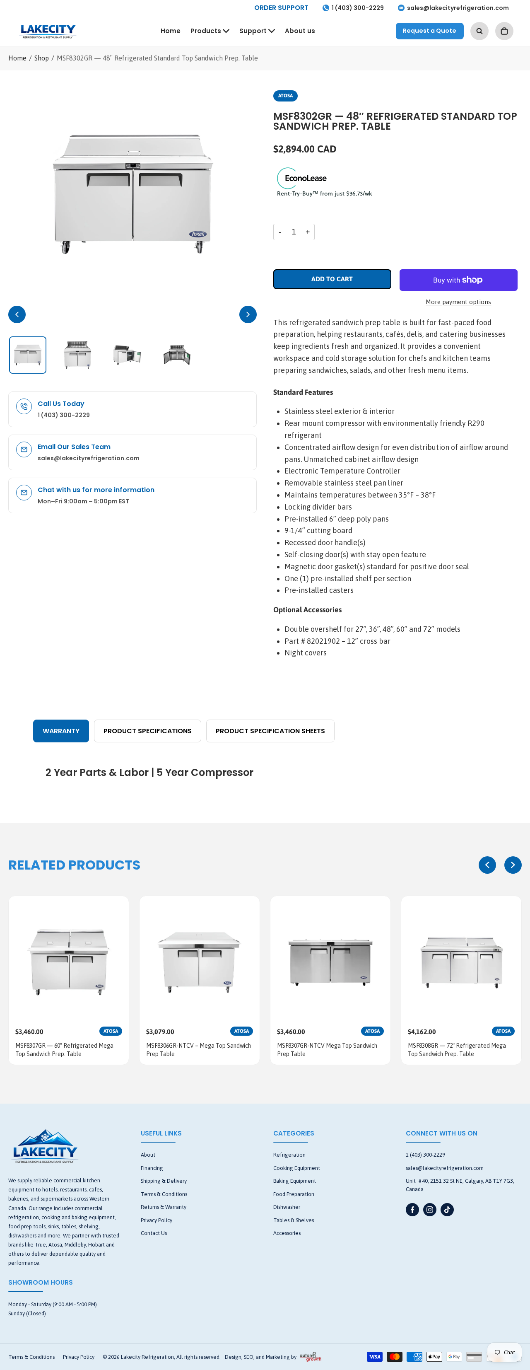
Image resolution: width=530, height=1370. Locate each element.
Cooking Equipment (296, 1168)
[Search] (479, 31)
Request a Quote (429, 31)
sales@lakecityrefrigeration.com (458, 8)
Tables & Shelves (293, 1220)
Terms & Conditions (164, 1194)
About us (300, 31)
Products (205, 31)
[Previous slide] (487, 865)
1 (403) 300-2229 (358, 8)
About (148, 1155)
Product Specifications (148, 731)
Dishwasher (286, 1207)
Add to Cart (332, 279)
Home (171, 31)
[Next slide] (513, 865)
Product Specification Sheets (270, 731)
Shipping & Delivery (164, 1181)
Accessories (287, 1233)
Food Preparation (293, 1194)
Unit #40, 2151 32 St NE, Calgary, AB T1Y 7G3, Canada (460, 1185)
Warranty (61, 731)
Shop (41, 58)
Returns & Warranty (163, 1207)
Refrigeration (289, 1155)
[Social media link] (412, 1209)
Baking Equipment (294, 1181)
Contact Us (154, 1233)
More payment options (458, 301)
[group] (68, 980)
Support (253, 31)
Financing (152, 1168)
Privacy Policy (156, 1220)
